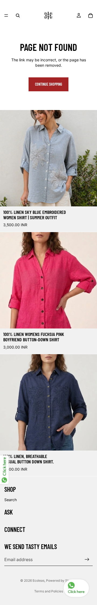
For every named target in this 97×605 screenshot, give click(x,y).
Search (10, 499)
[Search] (18, 15)
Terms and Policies (48, 591)
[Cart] (90, 15)
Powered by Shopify (61, 580)
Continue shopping (48, 84)
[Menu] (6, 15)
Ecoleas (38, 580)
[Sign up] (87, 559)
